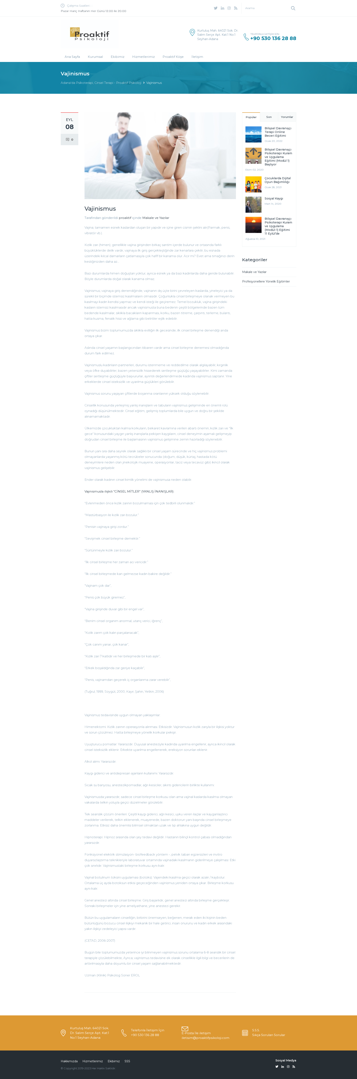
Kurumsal (95, 57)
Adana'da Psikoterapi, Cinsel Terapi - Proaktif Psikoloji (101, 83)
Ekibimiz (117, 57)
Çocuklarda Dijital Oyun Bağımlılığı (278, 180)
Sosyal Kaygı (274, 198)
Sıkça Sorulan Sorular (268, 1035)
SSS (127, 1061)
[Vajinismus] (160, 155)
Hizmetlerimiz (143, 57)
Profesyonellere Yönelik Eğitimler (266, 281)
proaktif (125, 218)
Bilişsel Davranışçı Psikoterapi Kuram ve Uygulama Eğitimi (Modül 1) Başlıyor (278, 157)
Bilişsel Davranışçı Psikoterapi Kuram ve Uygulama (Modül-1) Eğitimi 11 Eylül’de (278, 226)
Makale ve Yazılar (155, 218)
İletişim (197, 57)
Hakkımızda (69, 1061)
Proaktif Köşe (173, 57)
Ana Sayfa (72, 57)
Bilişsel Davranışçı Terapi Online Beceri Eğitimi (278, 132)
